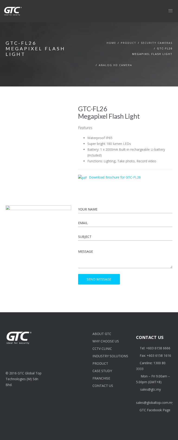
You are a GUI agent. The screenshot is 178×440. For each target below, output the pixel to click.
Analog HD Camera (115, 65)
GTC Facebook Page (155, 410)
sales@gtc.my (150, 389)
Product (128, 43)
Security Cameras (156, 43)
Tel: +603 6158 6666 (155, 348)
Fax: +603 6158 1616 (155, 355)
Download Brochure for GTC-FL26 (115, 177)
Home (111, 43)
